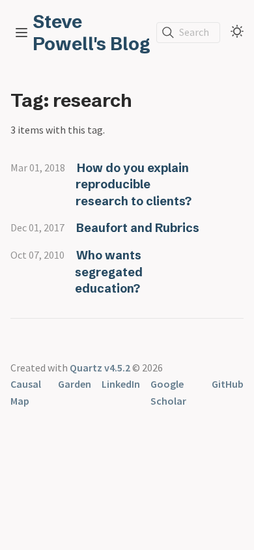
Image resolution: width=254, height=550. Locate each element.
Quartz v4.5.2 (100, 367)
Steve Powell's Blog (91, 32)
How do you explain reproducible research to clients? (133, 184)
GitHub (228, 383)
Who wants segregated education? (109, 272)
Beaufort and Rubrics (137, 227)
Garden (74, 383)
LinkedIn (121, 383)
